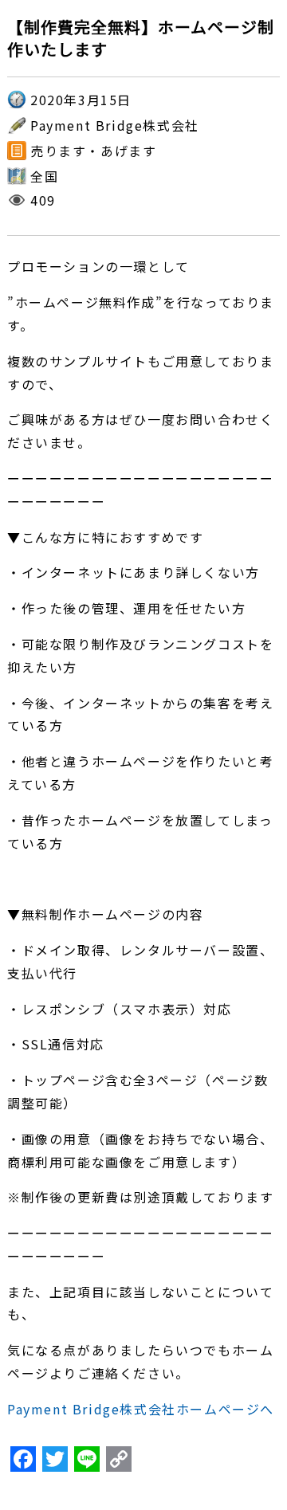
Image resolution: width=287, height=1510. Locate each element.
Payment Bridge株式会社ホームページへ (140, 1408)
